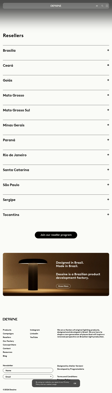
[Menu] (107, 6)
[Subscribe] (50, 376)
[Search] (102, 6)
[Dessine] (56, 6)
